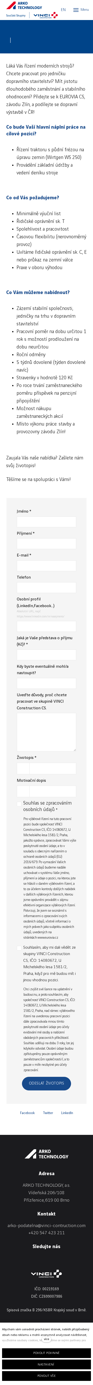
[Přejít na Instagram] (35, 1259)
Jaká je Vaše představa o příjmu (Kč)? (44, 641)
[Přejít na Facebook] (22, 1259)
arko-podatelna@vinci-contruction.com (46, 1225)
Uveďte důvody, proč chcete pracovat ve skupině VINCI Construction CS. (42, 701)
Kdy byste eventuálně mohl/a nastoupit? (42, 669)
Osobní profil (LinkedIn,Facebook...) (36, 602)
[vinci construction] (46, 1274)
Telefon (24, 577)
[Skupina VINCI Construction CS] (32, 15)
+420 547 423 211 (46, 1232)
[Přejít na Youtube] (49, 1259)
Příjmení (26, 533)
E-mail (24, 555)
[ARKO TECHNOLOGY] (29, 5)
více (46, 1339)
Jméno (24, 511)
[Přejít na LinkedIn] (8, 1259)
